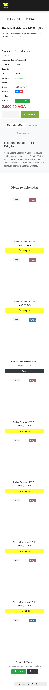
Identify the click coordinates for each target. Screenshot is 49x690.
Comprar (29, 114)
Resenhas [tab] (34, 125)
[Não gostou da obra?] (21, 91)
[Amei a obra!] (17, 91)
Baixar (20, 671)
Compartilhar (23, 101)
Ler (25, 371)
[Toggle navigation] (43, 5)
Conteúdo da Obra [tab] (15, 125)
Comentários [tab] (24, 133)
